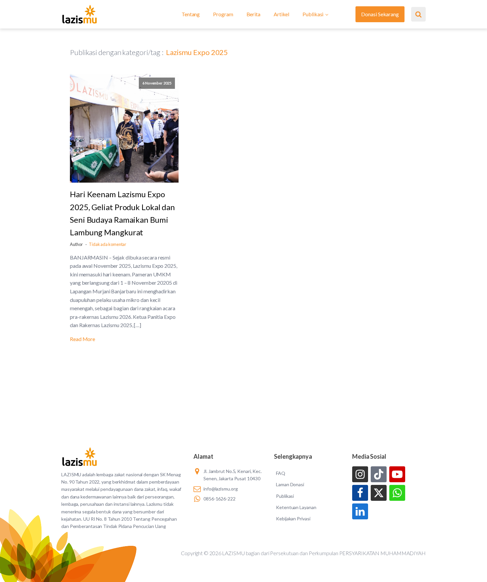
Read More (82, 339)
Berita (253, 14)
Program (223, 14)
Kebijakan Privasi (293, 518)
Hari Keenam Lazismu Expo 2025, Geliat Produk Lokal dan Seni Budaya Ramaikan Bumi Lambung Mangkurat (122, 213)
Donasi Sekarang (380, 14)
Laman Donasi (290, 484)
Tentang (191, 14)
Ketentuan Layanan (296, 507)
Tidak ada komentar (107, 244)
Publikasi (312, 14)
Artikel (281, 14)
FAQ (280, 473)
